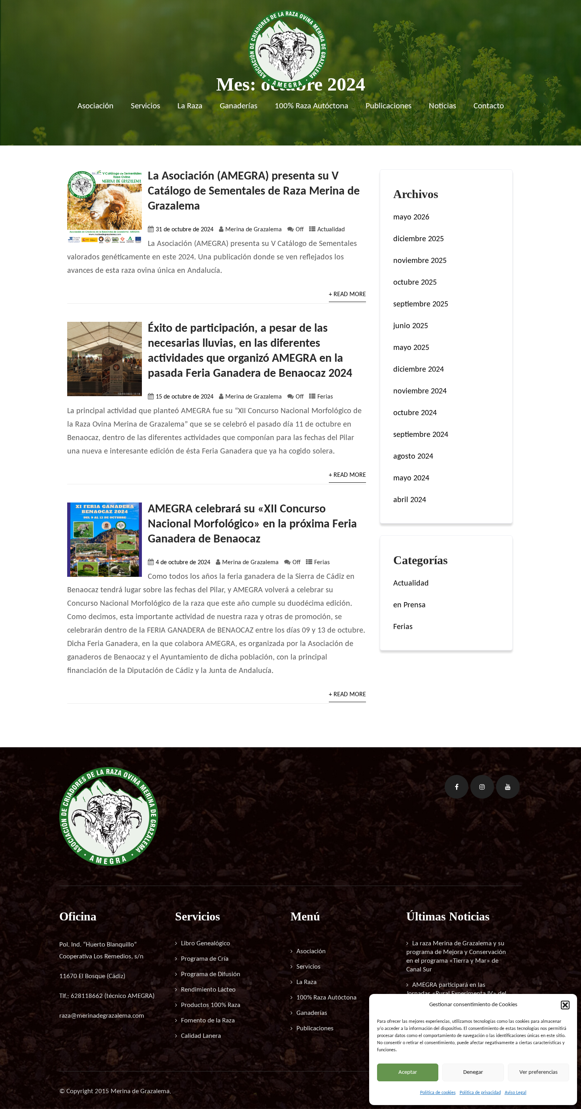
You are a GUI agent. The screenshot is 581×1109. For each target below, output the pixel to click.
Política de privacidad (480, 1092)
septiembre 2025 (420, 304)
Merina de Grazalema (253, 230)
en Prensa (409, 605)
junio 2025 (410, 326)
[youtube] (508, 787)
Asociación (95, 106)
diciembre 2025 (418, 239)
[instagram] (482, 787)
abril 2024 (409, 500)
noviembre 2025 (420, 261)
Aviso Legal (515, 1092)
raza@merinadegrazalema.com (101, 1016)
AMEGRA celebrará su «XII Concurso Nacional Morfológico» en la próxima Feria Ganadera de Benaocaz (252, 524)
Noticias (442, 106)
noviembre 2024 (420, 391)
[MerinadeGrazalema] (287, 87)
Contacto (488, 106)
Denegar (473, 1072)
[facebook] (456, 787)
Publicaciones (388, 106)
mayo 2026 (411, 217)
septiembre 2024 (420, 435)
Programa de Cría (204, 959)
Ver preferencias (538, 1072)
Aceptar (407, 1072)
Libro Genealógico (205, 943)
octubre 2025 (415, 283)
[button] (565, 1005)
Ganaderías (238, 106)
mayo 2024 (411, 478)
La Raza (189, 106)
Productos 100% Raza (210, 1005)
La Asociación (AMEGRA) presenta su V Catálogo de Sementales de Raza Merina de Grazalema (254, 191)
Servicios (145, 106)
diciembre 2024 (418, 370)
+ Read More (347, 294)
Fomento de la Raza (208, 1020)
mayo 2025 (411, 348)
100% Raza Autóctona (311, 106)
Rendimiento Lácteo (208, 989)
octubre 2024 (415, 413)
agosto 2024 (413, 457)
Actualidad (331, 230)
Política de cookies (438, 1092)
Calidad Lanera (201, 1036)
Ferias (325, 397)
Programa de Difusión (210, 974)
